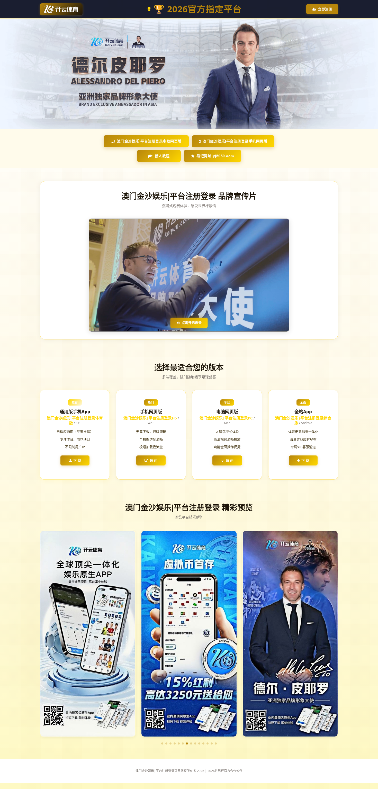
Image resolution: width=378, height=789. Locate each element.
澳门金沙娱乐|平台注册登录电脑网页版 (149, 141)
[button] (162, 743)
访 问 (154, 460)
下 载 (77, 460)
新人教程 (162, 156)
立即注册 (325, 9)
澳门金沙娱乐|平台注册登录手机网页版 (235, 141)
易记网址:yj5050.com (215, 156)
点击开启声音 (192, 322)
